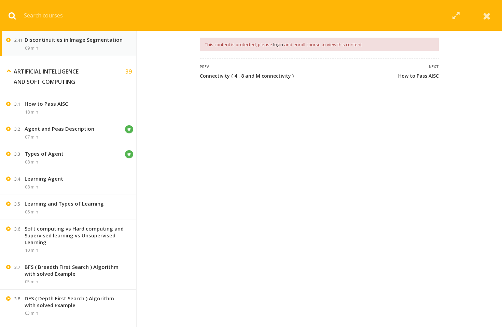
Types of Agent (44, 153)
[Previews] (129, 129)
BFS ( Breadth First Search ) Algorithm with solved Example (71, 270)
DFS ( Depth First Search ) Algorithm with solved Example (69, 302)
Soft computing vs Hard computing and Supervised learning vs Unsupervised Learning (74, 235)
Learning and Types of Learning (64, 203)
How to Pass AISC (418, 76)
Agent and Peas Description (59, 128)
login (278, 44)
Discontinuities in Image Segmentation (74, 39)
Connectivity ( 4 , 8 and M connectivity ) (247, 76)
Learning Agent (44, 178)
